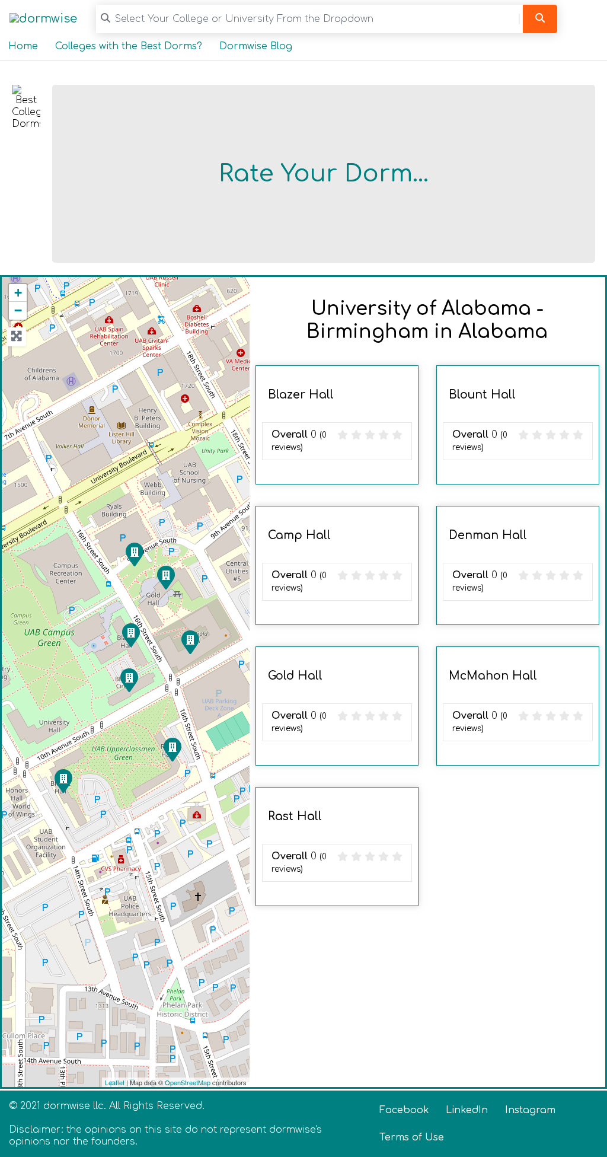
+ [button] (18, 292)
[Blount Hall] (63, 780)
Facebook (404, 1110)
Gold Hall (295, 676)
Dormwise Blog (255, 46)
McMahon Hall (493, 676)
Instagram (530, 1110)
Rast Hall (295, 816)
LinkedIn (467, 1110)
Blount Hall (482, 394)
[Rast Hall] (172, 749)
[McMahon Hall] (190, 641)
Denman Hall (488, 535)
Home (23, 46)
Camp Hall (299, 535)
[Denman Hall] (134, 554)
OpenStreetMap (187, 1082)
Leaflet (114, 1082)
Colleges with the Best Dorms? (128, 46)
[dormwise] (43, 19)
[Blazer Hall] (130, 634)
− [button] (18, 310)
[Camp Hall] (128, 679)
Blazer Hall (301, 394)
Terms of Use (411, 1137)
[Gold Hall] (165, 577)
